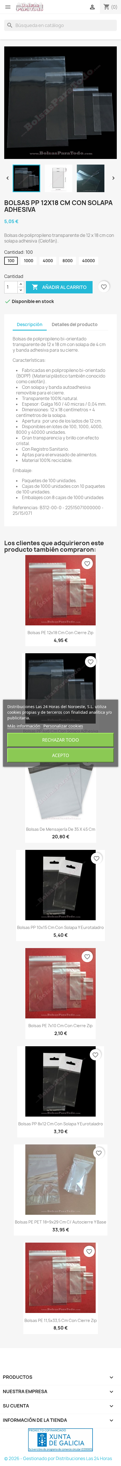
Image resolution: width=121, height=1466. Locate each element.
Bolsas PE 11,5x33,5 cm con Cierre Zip (60, 1320)
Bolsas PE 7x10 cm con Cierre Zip (60, 1025)
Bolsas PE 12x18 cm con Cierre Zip (60, 632)
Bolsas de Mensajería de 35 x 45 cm (60, 829)
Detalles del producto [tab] (75, 324)
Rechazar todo (60, 740)
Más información (23, 726)
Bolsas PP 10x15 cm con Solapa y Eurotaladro (60, 927)
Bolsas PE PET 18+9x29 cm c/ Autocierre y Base (60, 1222)
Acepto (60, 755)
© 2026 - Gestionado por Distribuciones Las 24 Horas (58, 1458)
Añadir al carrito (59, 287)
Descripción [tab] (29, 324)
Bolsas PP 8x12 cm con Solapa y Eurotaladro (60, 1123)
